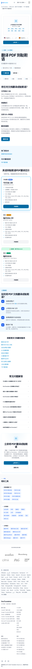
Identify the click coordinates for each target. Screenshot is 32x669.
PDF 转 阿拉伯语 (8, 493)
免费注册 (15, 73)
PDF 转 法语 (17, 490)
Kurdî (19, 581)
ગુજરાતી (20, 577)
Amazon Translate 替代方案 (7, 618)
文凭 (12, 512)
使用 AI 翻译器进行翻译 (6, 645)
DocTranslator (6, 601)
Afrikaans (3, 572)
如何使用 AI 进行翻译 (6, 647)
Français (15, 577)
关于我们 (3, 604)
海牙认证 (6, 518)
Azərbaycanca (14, 572)
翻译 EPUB (17, 534)
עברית (24, 577)
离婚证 (22, 509)
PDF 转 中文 (17, 493)
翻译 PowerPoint (8, 534)
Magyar (8, 579)
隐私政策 (13, 604)
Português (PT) (17, 585)
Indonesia (13, 579)
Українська (8, 592)
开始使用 (16, 206)
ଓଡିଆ (22, 583)
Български (22, 572)
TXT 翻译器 (4, 367)
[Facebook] (5, 661)
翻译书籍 (24, 534)
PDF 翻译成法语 (20, 640)
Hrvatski (3, 579)
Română (24, 585)
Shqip (21, 588)
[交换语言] (16, 37)
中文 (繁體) (3, 594)
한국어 (15, 581)
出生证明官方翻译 (6, 347)
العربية (8, 572)
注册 (15, 303)
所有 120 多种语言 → (22, 653)
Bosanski (3, 575)
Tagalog (28, 590)
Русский (3, 588)
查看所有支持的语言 (6, 154)
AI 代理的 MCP (4, 649)
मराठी (27, 581)
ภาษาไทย (16, 590)
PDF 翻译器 (4, 162)
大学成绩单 (18, 512)
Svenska (3, 590)
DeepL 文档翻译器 (5, 614)
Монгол (23, 581)
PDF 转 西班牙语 (8, 490)
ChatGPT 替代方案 (5, 610)
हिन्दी (28, 577)
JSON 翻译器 (4, 364)
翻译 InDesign (7, 538)
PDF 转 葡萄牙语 (16, 496)
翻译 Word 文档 (14, 528)
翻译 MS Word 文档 (6, 345)
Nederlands (12, 583)
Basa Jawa (3, 581)
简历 (18, 629)
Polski (2, 585)
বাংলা (27, 572)
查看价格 (16, 467)
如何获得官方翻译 (5, 640)
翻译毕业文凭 (5, 358)
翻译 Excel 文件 (16, 531)
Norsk (18, 583)
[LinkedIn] (2, 661)
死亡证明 (6, 512)
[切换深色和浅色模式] (14, 2)
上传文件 (15, 463)
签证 (27, 515)
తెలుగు (11, 590)
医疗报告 (21, 515)
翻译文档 (7, 73)
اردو (14, 592)
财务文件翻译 (5, 353)
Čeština (8, 575)
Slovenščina (16, 588)
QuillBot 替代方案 (5, 623)
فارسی (6, 577)
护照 (12, 509)
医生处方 (19, 631)
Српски (26, 588)
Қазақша (10, 581)
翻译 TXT (22, 538)
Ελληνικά (23, 575)
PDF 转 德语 (7, 496)
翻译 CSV (15, 538)
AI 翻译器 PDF (5, 356)
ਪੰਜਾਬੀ (26, 583)
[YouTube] (8, 661)
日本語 (23, 579)
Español (29, 575)
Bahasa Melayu (5, 583)
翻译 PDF (6, 528)
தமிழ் (8, 590)
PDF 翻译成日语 (20, 649)
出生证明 (6, 509)
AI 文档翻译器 (5, 350)
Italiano (19, 579)
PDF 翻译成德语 (20, 643)
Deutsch (18, 575)
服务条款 (8, 604)
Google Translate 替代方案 (7, 612)
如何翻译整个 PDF (5, 643)
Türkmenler (22, 590)
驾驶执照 (14, 515)
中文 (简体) (24, 592)
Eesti (2, 577)
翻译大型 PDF (5, 342)
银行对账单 (6, 515)
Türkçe (3, 592)
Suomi (10, 577)
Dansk (13, 575)
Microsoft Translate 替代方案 (8, 621)
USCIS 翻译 (19, 610)
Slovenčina (9, 588)
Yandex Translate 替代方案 (7, 616)
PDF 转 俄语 (7, 499)
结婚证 (17, 509)
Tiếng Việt (18, 592)
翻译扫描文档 (7, 531)
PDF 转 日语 (15, 499)
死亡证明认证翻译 (6, 361)
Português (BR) (9, 585)
